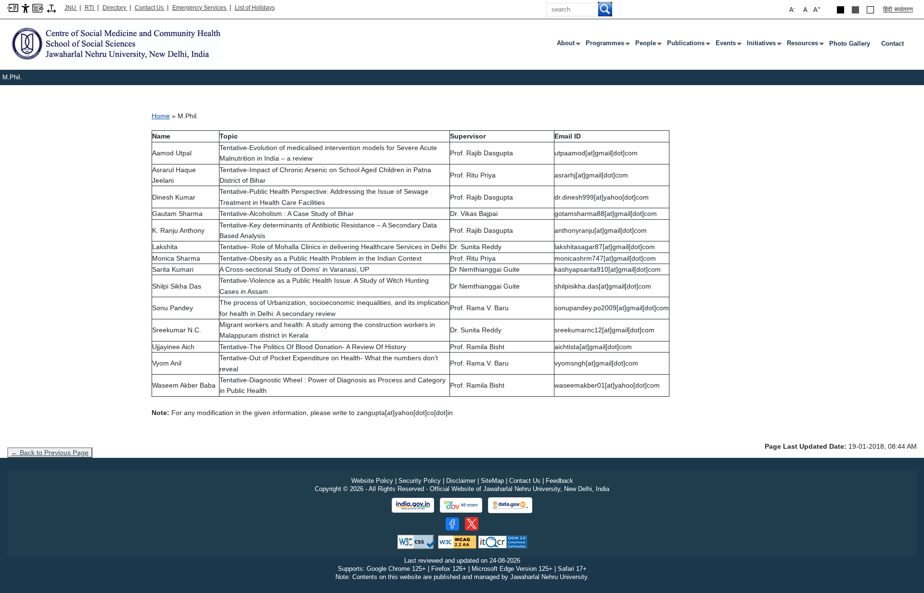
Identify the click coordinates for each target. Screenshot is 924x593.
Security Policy (419, 480)
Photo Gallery (849, 43)
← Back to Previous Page (50, 452)
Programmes (607, 45)
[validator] (417, 541)
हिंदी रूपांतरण (898, 9)
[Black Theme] (840, 9)
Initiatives (763, 45)
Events (727, 45)
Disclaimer (460, 480)
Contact (892, 43)
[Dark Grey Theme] (855, 9)
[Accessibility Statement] (25, 8)
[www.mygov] (461, 505)
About (567, 45)
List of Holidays (255, 7)
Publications (688, 45)
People (647, 45)
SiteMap (492, 480)
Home (161, 116)
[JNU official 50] (471, 523)
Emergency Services (200, 7)
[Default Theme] (870, 9)
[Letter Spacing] (51, 8)
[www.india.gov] (413, 505)
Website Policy (372, 480)
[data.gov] (510, 505)
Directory (115, 7)
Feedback (559, 480)
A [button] (817, 9)
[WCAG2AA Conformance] (457, 541)
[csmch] (114, 43)
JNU (70, 7)
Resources (804, 45)
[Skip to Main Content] (12, 7)
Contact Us (150, 7)
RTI (90, 7)
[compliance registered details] (502, 541)
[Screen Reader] (37, 7)
